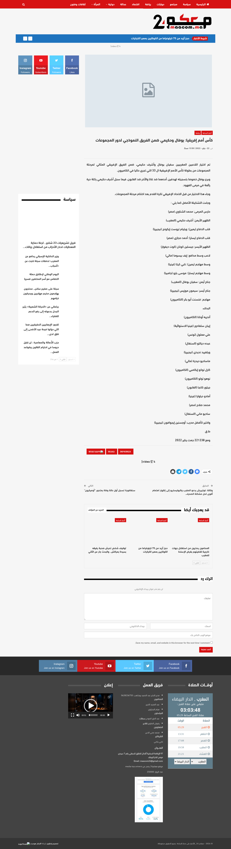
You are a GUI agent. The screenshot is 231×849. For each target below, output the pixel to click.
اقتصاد (135, 4)
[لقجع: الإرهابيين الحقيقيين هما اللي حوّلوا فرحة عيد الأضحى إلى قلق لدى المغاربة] (68, 327)
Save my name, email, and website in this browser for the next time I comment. (172, 642)
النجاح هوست (35, 843)
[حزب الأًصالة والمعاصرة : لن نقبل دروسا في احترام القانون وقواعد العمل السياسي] (68, 345)
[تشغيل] (108, 715)
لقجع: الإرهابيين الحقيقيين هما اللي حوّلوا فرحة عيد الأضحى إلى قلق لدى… (41, 329)
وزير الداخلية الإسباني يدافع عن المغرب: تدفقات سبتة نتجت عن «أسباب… (42, 261)
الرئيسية (201, 4)
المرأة (97, 4)
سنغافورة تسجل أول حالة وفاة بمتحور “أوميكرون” (109, 490)
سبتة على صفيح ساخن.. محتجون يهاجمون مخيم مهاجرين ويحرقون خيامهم (41, 294)
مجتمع (173, 4)
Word (111, 451)
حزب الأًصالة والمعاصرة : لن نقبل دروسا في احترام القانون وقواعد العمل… (41, 347)
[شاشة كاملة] (72, 715)
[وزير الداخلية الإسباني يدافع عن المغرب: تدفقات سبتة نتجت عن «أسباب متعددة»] (68, 259)
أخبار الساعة (207, 133)
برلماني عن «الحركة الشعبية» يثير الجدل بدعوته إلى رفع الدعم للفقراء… (40, 312)
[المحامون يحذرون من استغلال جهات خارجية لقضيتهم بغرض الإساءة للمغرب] (190, 531)
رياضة (148, 4)
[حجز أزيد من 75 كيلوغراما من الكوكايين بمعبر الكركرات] (148, 531)
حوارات (160, 4)
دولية (111, 4)
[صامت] (78, 715)
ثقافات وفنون (78, 4)
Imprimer (125, 451)
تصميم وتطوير (52, 843)
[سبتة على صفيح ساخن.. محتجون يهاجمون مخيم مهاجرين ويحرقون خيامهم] (68, 292)
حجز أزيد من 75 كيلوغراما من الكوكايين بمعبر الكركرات (160, 38)
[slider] (93, 715)
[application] (90, 705)
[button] (90, 706)
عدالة (123, 4)
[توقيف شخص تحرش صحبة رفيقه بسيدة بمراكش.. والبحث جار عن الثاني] (107, 531)
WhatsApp (94, 451)
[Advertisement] (79, 21)
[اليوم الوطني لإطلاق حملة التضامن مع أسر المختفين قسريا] (68, 277)
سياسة (187, 4)
